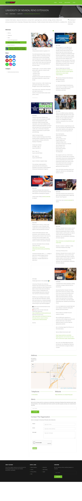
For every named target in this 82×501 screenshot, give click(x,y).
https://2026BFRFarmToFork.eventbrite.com (41, 313)
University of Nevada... (54, 378)
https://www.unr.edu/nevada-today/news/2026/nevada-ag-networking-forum (41, 249)
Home (55, 2)
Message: (34, 432)
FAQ (31, 474)
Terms (32, 469)
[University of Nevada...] (54, 376)
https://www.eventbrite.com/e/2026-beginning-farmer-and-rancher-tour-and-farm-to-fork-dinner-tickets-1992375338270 (65, 337)
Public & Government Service (13, 72)
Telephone (9, 35)
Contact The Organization (12, 40)
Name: (33, 423)
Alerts (8, 37)
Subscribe (35, 411)
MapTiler (65, 388)
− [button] (32, 366)
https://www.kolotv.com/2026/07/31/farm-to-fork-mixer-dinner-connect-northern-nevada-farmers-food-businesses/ (41, 318)
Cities (61, 2)
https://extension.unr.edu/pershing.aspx (64, 394)
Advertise (45, 467)
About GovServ (34, 467)
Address (9, 33)
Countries (67, 2)
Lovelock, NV (19, 13)
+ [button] (32, 364)
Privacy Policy (33, 471)
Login (74, 2)
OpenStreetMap (69, 388)
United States (12, 13)
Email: (33, 427)
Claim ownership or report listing (13, 42)
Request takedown (11, 45)
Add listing (45, 469)
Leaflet (61, 388)
